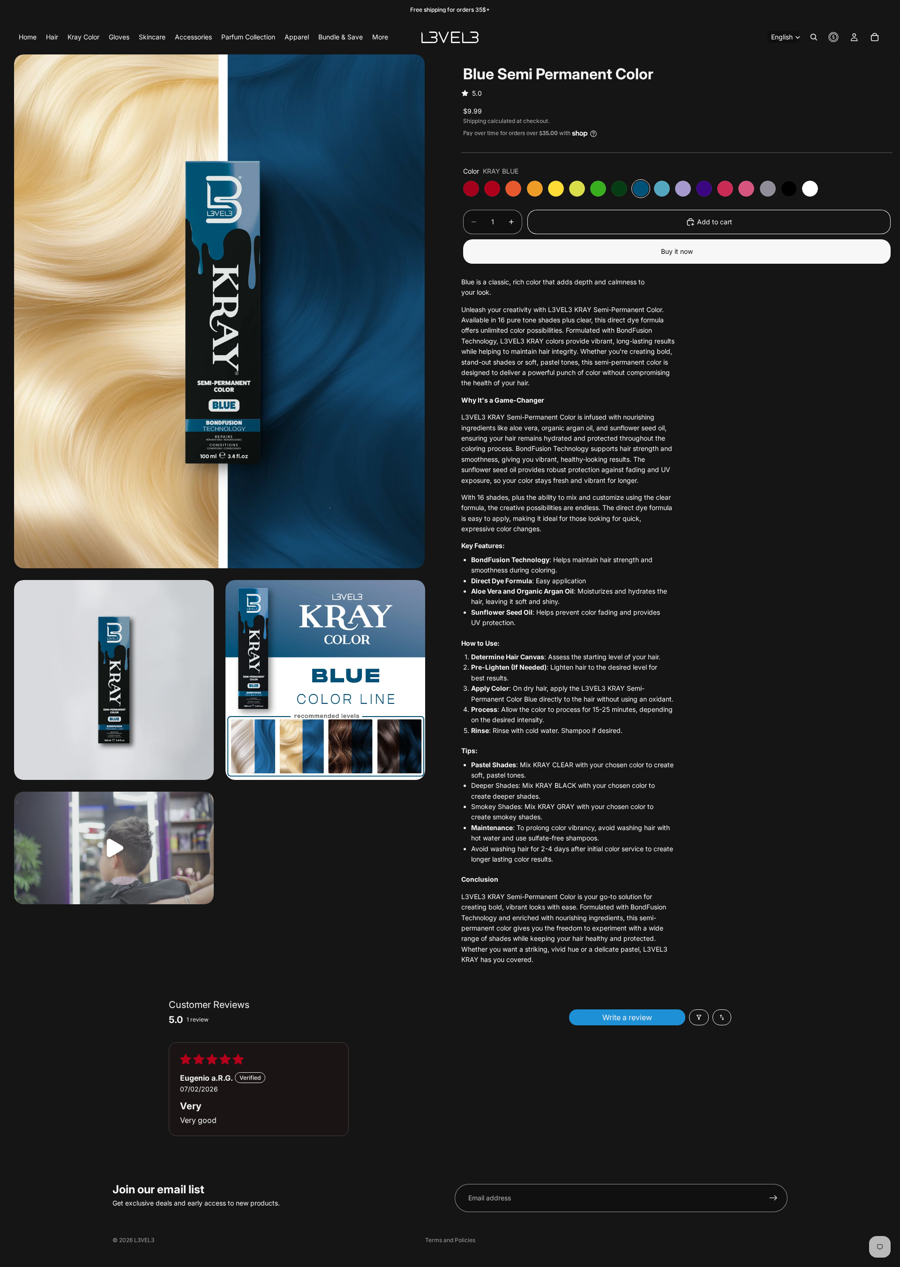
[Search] (813, 37)
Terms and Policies (450, 1240)
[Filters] (699, 1017)
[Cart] (874, 37)
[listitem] (380, 37)
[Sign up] (773, 1198)
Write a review (627, 1017)
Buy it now (677, 251)
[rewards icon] (833, 37)
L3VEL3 (144, 1240)
